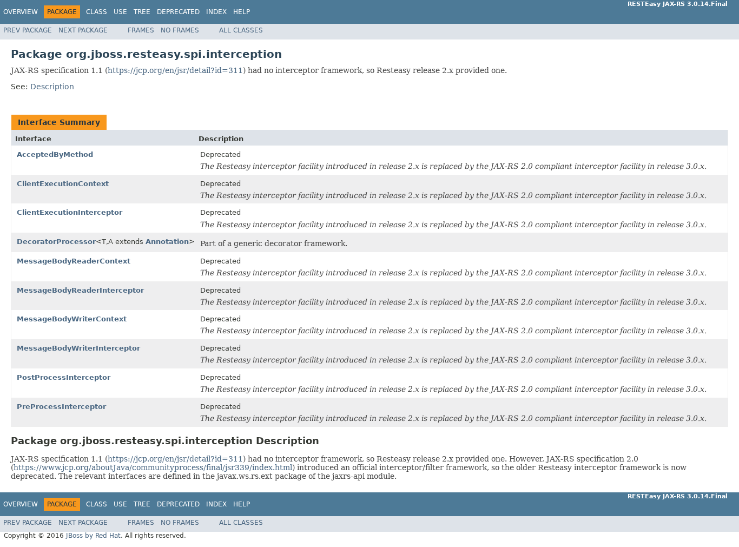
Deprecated (178, 12)
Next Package (83, 30)
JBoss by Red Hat (93, 535)
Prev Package (27, 30)
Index (216, 12)
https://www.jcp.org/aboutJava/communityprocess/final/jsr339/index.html (153, 467)
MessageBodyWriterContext (72, 319)
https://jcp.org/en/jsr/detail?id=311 (175, 70)
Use (120, 12)
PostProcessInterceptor (63, 377)
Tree (142, 12)
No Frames (180, 30)
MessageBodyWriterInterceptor (78, 348)
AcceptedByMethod (55, 154)
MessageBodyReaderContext (73, 261)
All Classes (241, 30)
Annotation (167, 242)
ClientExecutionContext (63, 184)
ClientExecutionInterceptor (69, 212)
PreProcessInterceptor (61, 407)
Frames (141, 30)
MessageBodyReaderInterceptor (80, 290)
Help (241, 12)
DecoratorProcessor (56, 242)
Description (52, 86)
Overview (20, 12)
